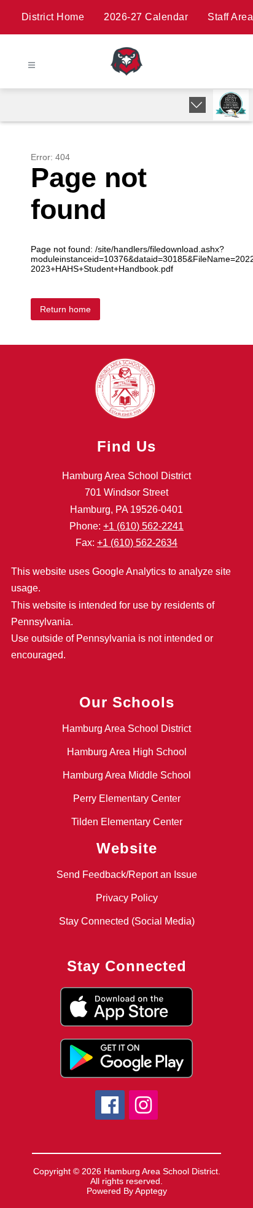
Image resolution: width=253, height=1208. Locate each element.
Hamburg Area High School (127, 752)
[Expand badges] (197, 105)
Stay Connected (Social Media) (127, 921)
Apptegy (151, 1191)
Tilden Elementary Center (126, 822)
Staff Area (230, 17)
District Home (53, 17)
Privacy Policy (127, 898)
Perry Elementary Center (127, 798)
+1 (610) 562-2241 (143, 526)
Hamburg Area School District (126, 728)
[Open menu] (32, 65)
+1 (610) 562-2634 (137, 542)
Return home (65, 309)
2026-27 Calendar (146, 17)
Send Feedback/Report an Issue (126, 874)
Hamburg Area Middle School (127, 775)
